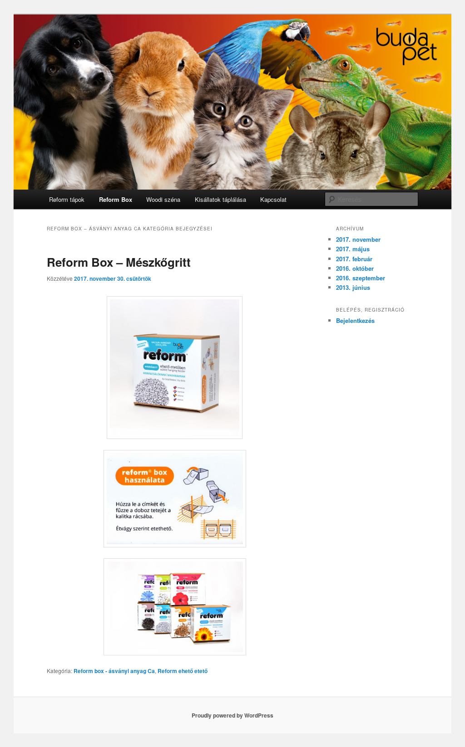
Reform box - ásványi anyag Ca (114, 671)
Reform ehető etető (183, 671)
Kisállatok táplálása (220, 199)
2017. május (353, 248)
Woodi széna (163, 199)
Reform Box (115, 199)
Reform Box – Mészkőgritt (119, 262)
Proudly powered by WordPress (232, 715)
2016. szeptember (360, 277)
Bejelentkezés (355, 320)
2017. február (354, 258)
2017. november (358, 239)
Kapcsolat (273, 199)
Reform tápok (66, 199)
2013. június (353, 287)
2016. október (355, 268)
